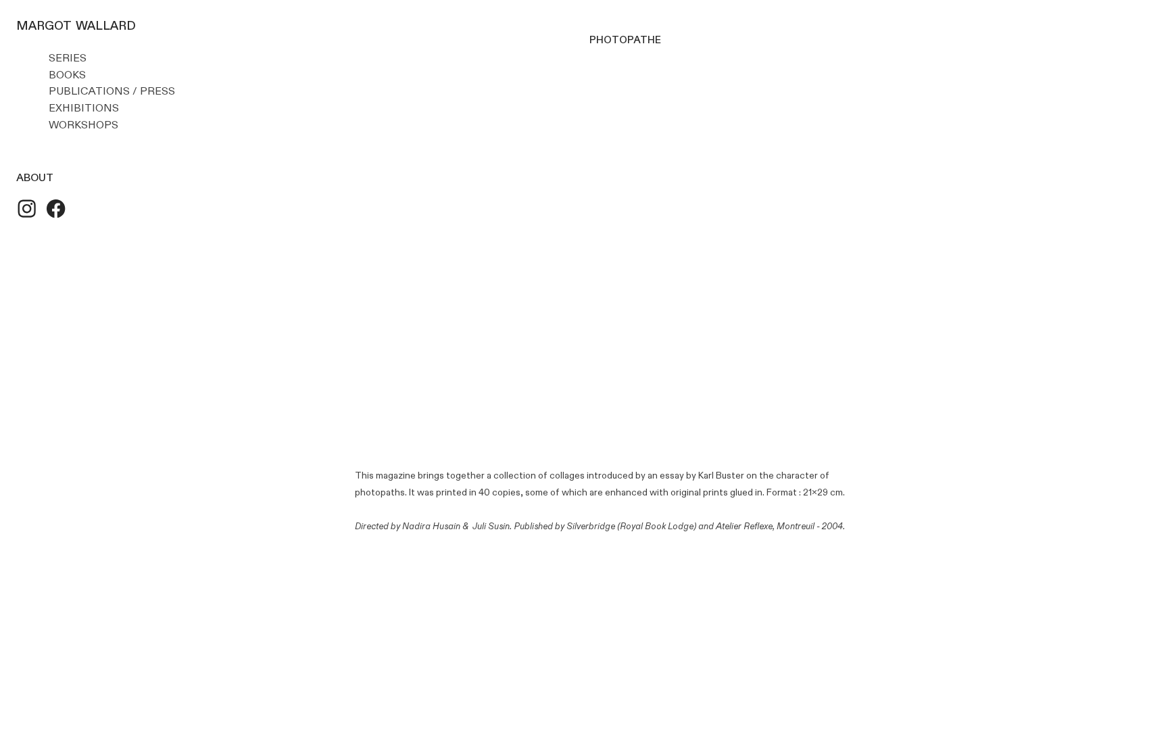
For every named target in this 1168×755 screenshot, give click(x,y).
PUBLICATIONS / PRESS (117, 91)
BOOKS (67, 75)
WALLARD (106, 24)
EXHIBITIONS (84, 108)
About (34, 176)
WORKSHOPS (83, 125)
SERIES (68, 58)
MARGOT (44, 24)
